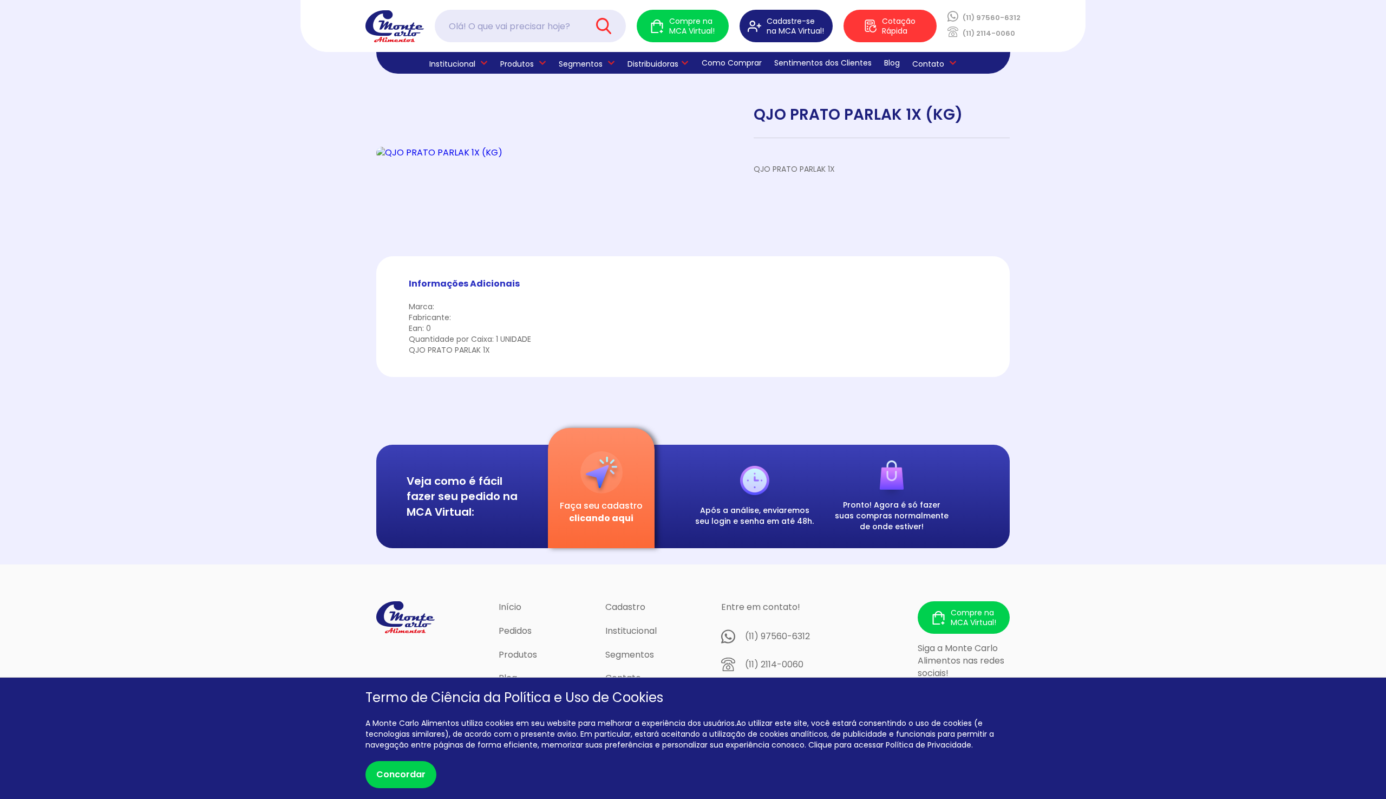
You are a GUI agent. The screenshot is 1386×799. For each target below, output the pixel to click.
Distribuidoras (652, 64)
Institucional (631, 631)
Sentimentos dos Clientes (823, 62)
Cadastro (625, 607)
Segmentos (581, 64)
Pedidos (515, 631)
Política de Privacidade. (929, 744)
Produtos (517, 64)
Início (510, 607)
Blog (892, 62)
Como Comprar (732, 62)
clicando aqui (601, 518)
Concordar (401, 774)
